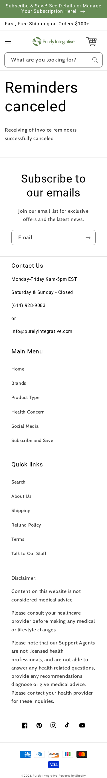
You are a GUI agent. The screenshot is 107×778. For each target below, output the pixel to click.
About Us (21, 496)
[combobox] (53, 60)
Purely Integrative (45, 775)
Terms (17, 539)
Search (18, 482)
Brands (18, 383)
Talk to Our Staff (29, 553)
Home (18, 369)
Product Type (25, 397)
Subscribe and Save (32, 440)
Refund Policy (26, 525)
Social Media (25, 426)
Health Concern (28, 412)
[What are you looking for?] (95, 60)
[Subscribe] (88, 237)
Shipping (21, 510)
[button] (8, 41)
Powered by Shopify (72, 775)
